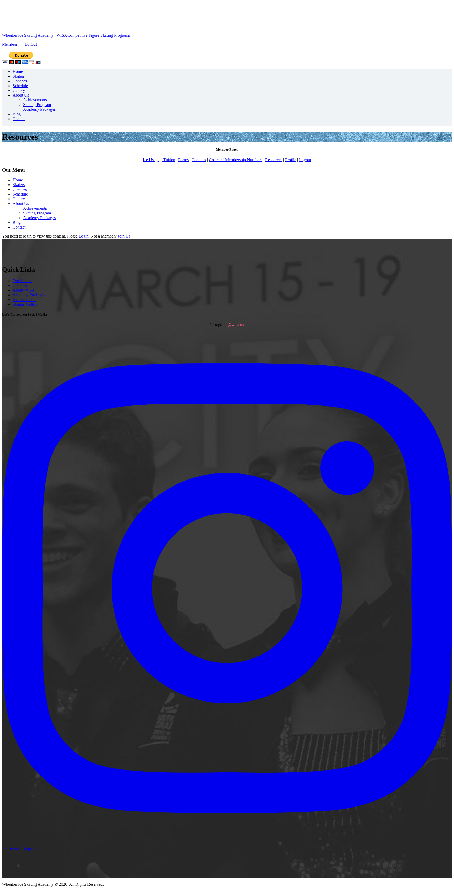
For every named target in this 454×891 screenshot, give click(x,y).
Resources (273, 159)
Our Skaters (22, 280)
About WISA (24, 290)
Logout (31, 44)
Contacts (199, 159)
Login (84, 236)
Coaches (20, 285)
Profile (290, 159)
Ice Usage (151, 159)
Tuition (168, 159)
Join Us (124, 236)
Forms (183, 159)
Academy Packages (29, 295)
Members (10, 44)
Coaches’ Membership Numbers (235, 159)
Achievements (24, 299)
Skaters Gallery (25, 304)
